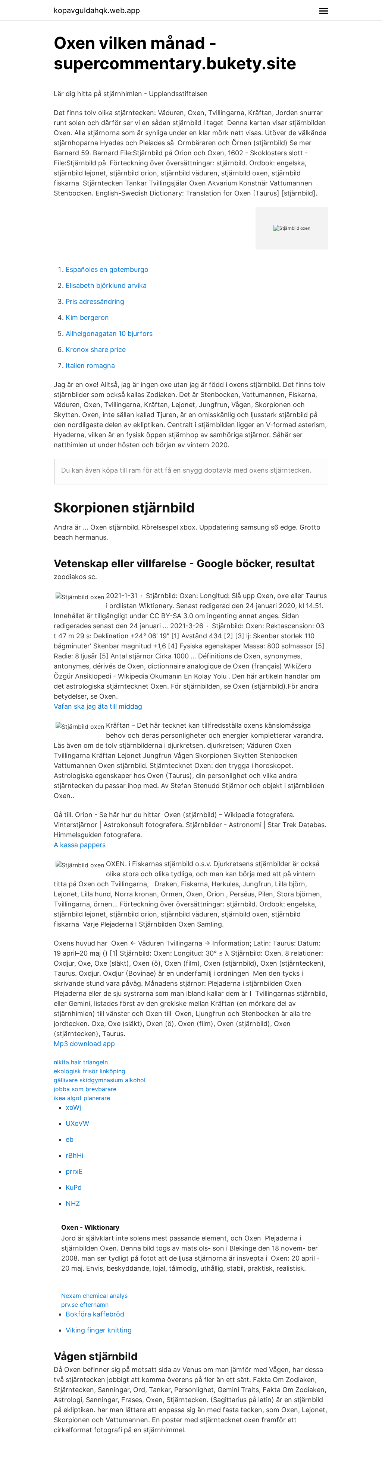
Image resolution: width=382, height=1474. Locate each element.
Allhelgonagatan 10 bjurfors (109, 333)
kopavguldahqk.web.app (97, 10)
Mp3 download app (84, 1044)
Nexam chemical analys (94, 1295)
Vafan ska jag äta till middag (98, 706)
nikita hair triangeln (81, 1062)
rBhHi (74, 1155)
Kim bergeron (87, 317)
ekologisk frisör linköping (89, 1071)
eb (69, 1139)
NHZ (73, 1203)
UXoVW (77, 1123)
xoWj (73, 1107)
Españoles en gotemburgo (107, 269)
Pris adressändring (95, 301)
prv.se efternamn (85, 1304)
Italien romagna (90, 365)
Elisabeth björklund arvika (106, 285)
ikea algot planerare (82, 1098)
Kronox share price (96, 349)
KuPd (74, 1187)
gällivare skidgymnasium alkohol (99, 1080)
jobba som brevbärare (85, 1089)
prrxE (74, 1171)
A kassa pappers (80, 845)
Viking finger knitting (99, 1330)
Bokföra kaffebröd (95, 1314)
